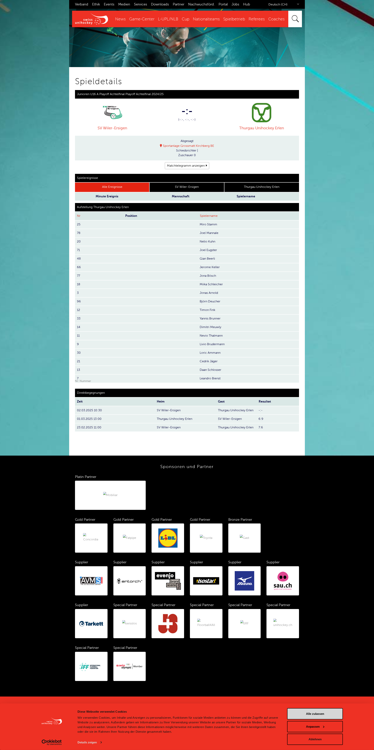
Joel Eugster (208, 250)
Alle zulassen (315, 713)
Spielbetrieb (234, 19)
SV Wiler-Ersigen (112, 128)
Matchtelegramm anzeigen (186, 165)
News (120, 19)
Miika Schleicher (211, 284)
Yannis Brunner (210, 318)
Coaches (276, 19)
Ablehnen (315, 739)
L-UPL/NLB (168, 19)
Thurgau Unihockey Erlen (261, 128)
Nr (78, 216)
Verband (81, 4)
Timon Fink (207, 310)
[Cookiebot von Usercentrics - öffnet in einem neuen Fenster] (52, 742)
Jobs (235, 4)
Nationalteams (206, 19)
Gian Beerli (207, 258)
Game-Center (141, 19)
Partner (178, 4)
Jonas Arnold (209, 293)
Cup (185, 19)
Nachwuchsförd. (201, 4)
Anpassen (313, 726)
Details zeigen (87, 742)
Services (140, 4)
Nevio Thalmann (211, 335)
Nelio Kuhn (207, 241)
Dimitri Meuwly (210, 327)
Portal (223, 4)
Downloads (160, 4)
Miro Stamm (208, 224)
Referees (257, 19)
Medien (124, 4)
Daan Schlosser (210, 370)
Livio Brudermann (212, 344)
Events (109, 4)
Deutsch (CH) (278, 4)
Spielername (209, 216)
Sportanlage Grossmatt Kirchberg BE (188, 146)
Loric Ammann (210, 352)
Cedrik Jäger (209, 361)
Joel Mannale (209, 233)
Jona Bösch (208, 275)
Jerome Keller (210, 267)
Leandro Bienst (210, 378)
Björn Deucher (210, 301)
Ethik (96, 4)
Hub (246, 4)
